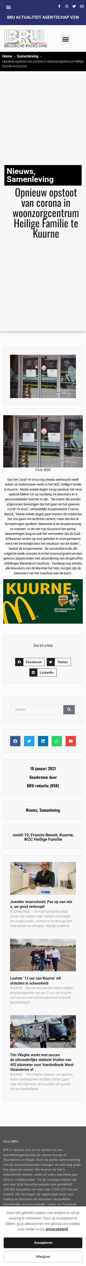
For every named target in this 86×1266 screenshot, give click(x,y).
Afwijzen (43, 1256)
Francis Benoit (44, 835)
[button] (8, 7)
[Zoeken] (69, 709)
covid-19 (21, 835)
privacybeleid (57, 1229)
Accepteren (43, 1243)
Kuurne (66, 835)
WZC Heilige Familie (43, 839)
